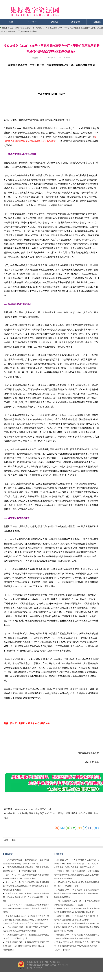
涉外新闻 (97, 22)
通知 (6, 818)
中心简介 (32, 22)
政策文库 (75, 22)
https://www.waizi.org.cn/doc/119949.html (33, 809)
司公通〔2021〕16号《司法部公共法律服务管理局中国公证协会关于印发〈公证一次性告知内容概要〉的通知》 (26, 897)
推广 (55, 813)
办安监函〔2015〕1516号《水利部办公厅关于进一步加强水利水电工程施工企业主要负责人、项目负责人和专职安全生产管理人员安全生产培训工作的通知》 (26, 920)
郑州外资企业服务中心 (24, 28)
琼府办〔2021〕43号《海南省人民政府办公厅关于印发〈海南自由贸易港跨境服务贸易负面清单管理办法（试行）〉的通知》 (77, 946)
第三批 (61, 813)
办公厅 (48, 813)
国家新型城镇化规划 (48, 128)
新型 (68, 813)
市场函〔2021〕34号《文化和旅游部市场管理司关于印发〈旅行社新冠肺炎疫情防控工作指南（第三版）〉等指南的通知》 (26, 946)
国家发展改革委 (36, 813)
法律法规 (54, 22)
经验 (95, 813)
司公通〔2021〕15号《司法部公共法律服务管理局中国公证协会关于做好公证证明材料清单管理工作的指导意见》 (26, 908)
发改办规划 (22, 813)
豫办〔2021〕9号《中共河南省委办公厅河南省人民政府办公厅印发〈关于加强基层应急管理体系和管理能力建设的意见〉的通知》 (76, 927)
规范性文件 (41, 28)
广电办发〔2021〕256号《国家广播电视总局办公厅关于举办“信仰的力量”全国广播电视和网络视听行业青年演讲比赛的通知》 (76, 893)
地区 (90, 813)
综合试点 (82, 813)
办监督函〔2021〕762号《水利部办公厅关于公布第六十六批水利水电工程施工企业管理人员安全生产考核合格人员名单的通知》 (76, 875)
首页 (11, 22)
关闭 (14, 840)
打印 (8, 840)
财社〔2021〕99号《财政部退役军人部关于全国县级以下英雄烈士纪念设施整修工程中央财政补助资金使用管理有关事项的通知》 (26, 886)
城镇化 (74, 813)
